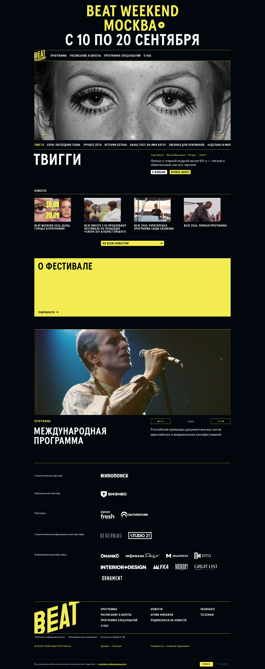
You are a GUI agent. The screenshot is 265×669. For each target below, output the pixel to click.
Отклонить (222, 664)
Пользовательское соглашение (82, 637)
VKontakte (207, 609)
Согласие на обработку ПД (113, 637)
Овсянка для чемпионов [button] (186, 144)
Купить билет (180, 172)
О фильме (159, 172)
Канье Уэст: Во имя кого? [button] (148, 144)
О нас (148, 55)
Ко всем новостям (116, 243)
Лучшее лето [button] (93, 144)
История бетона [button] (116, 144)
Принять (206, 664)
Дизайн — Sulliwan (111, 646)
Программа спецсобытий (122, 55)
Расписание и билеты (85, 55)
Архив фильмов (162, 614)
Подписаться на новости (168, 620)
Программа (58, 55)
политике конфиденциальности (112, 664)
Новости (157, 609)
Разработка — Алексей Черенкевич (170, 646)
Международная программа (70, 436)
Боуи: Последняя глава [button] (64, 144)
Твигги (57, 160)
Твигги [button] (39, 144)
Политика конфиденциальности (50, 637)
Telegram (207, 614)
